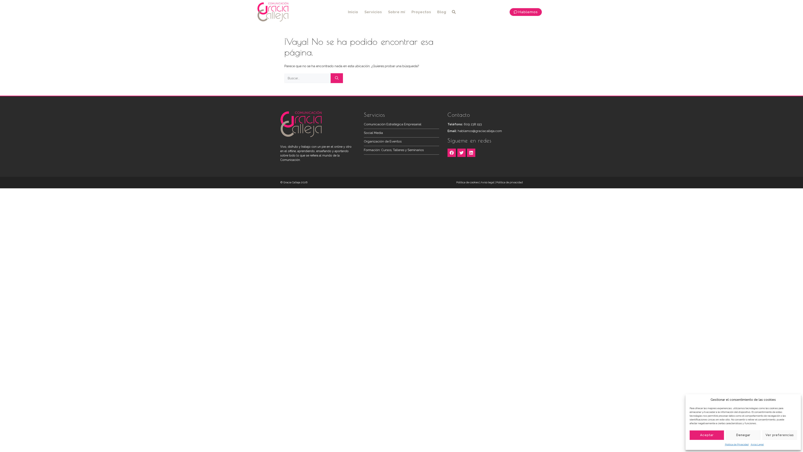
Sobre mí (396, 12)
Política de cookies (467, 182)
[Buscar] (337, 78)
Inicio (353, 12)
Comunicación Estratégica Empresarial (392, 124)
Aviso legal (487, 182)
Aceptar (706, 435)
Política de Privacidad (737, 444)
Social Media (373, 133)
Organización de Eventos (383, 141)
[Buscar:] (307, 78)
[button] (453, 12)
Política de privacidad (509, 182)
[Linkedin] (471, 153)
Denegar (743, 435)
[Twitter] (461, 153)
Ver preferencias (780, 435)
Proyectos (421, 12)
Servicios (373, 12)
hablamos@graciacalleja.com (480, 131)
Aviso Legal (757, 444)
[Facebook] (452, 153)
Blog (441, 12)
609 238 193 (473, 124)
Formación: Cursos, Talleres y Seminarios (394, 150)
